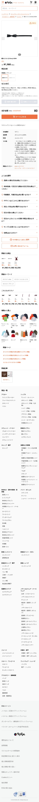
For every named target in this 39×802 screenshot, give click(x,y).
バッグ (4, 678)
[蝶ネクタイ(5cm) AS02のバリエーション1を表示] (2, 261)
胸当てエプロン (26, 431)
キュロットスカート (8, 670)
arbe (16, 166)
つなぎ (23, 471)
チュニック (24, 599)
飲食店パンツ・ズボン (27, 552)
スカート (5, 664)
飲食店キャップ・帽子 (8, 563)
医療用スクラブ (6, 589)
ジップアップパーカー (9, 434)
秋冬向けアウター (7, 532)
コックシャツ (6, 555)
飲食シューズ (25, 563)
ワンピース (5, 667)
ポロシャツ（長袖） (27, 400)
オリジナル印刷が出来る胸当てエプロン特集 (16, 352)
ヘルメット (5, 529)
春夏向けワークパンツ (28, 484)
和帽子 (4, 578)
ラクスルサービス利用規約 (11, 751)
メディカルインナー (27, 645)
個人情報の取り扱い (8, 767)
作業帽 (4, 544)
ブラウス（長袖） (26, 414)
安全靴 (4, 523)
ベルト (4, 690)
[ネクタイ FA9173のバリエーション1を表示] (28, 297)
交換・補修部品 (7, 696)
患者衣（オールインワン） (29, 621)
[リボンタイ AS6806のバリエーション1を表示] (14, 261)
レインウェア (6, 497)
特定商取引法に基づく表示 (11, 756)
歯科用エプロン (26, 630)
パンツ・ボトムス (26, 490)
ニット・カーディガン (28, 420)
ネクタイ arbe (7, 279)
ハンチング (5, 566)
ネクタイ (21, 166)
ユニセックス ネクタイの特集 (12, 362)
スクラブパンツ (7, 595)
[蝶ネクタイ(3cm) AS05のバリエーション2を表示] (9, 261)
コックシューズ (26, 566)
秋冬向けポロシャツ (8, 535)
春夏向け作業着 (25, 445)
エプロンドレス (26, 437)
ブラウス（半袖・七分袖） (29, 417)
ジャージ (4, 650)
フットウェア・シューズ (28, 661)
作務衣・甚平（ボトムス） (29, 656)
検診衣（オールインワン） (29, 624)
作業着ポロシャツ (26, 423)
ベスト (4, 406)
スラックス (24, 492)
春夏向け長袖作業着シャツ (29, 458)
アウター (4, 394)
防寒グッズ (5, 681)
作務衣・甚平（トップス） (29, 653)
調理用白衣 (5, 558)
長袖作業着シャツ (7, 538)
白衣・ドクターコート (28, 594)
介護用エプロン (26, 627)
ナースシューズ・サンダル (29, 636)
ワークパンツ (6, 514)
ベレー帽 (5, 572)
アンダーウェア (7, 517)
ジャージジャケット (8, 653)
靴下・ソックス (26, 667)
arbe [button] (3, 61)
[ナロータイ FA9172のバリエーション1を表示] (21, 297)
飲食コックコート (7, 552)
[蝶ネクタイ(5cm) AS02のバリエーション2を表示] (3, 261)
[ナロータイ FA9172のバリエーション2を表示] (22, 297)
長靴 (3, 526)
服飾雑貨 (5, 693)
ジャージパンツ (7, 656)
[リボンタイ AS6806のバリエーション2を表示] (15, 261)
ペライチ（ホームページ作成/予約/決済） (16, 727)
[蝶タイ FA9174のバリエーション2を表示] (35, 297)
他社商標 (5, 782)
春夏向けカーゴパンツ (28, 476)
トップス (23, 394)
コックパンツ (25, 555)
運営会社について (8, 740)
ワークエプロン (7, 520)
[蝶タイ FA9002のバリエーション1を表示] (15, 297)
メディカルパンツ (26, 607)
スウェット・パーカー (8, 428)
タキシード (5, 403)
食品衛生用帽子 (7, 583)
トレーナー (5, 437)
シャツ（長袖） (26, 408)
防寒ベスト (5, 546)
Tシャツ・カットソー (27, 397)
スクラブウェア (7, 592)
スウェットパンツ (7, 440)
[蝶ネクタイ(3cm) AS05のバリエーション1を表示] (8, 261)
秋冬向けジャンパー (8, 503)
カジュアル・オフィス (21, 168)
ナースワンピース (26, 642)
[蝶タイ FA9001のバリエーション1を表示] (8, 297)
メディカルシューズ (27, 633)
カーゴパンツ (6, 511)
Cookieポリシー (7, 777)
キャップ (5, 448)
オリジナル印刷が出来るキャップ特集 (14, 359)
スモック (24, 473)
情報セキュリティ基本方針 (11, 772)
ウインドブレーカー (8, 397)
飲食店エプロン (25, 428)
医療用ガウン (25, 618)
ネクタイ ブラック (8, 284)
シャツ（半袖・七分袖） (28, 411)
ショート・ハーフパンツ (28, 498)
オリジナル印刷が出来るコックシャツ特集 (15, 355)
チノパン (24, 495)
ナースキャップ (26, 639)
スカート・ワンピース (8, 661)
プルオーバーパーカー (9, 431)
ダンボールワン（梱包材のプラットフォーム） (17, 721)
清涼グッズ (5, 684)
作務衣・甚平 (25, 650)
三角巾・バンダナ (7, 575)
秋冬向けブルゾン (7, 500)
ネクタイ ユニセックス (21, 279)
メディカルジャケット (28, 597)
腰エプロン (24, 434)
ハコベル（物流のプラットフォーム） (14, 716)
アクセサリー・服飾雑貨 (9, 675)
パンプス (24, 664)
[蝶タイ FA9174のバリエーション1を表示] (34, 297)
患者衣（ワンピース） (28, 615)
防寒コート (5, 494)
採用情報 (5, 745)
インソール (5, 541)
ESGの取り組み (7, 788)
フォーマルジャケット (9, 400)
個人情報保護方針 (8, 761)
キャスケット (6, 569)
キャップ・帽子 (6, 445)
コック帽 (5, 580)
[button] (32, 23)
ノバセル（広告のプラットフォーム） (14, 711)
